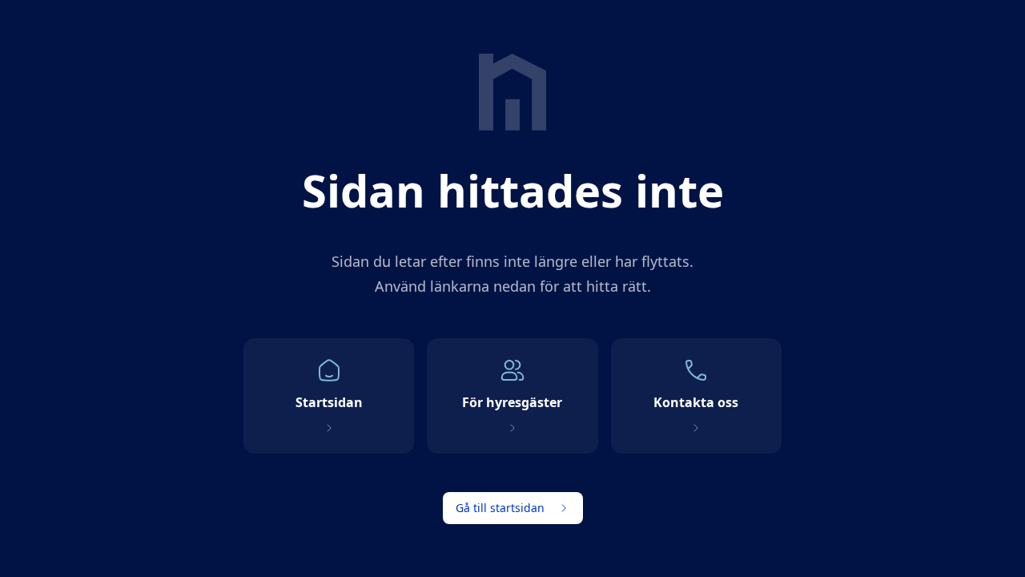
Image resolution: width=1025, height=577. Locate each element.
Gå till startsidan (500, 507)
